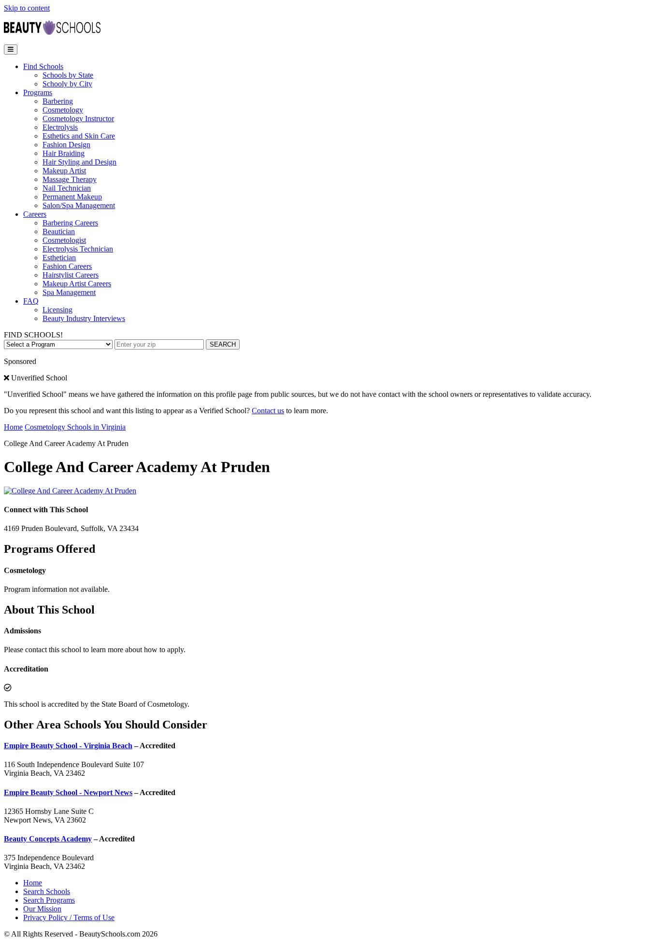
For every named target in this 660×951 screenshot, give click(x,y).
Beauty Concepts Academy (48, 839)
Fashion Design (66, 144)
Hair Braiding (64, 153)
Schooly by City (67, 84)
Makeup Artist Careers (77, 284)
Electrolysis (60, 127)
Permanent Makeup (72, 197)
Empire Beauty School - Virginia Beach (68, 745)
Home (13, 427)
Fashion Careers (67, 266)
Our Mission (42, 909)
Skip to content (27, 8)
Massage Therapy (70, 179)
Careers (34, 214)
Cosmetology (63, 110)
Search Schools (46, 891)
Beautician (59, 231)
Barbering (58, 101)
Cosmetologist (64, 240)
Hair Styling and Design (79, 162)
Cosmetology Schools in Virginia (75, 427)
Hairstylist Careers (71, 275)
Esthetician (59, 257)
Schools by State (68, 75)
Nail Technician (67, 188)
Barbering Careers (70, 223)
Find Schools (43, 66)
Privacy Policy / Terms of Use (69, 917)
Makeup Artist (64, 171)
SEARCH (223, 344)
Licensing (57, 310)
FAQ (31, 301)
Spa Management (69, 292)
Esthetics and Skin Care (79, 136)
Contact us (268, 410)
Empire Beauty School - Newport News (68, 792)
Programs (37, 92)
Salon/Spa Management (79, 205)
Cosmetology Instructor (78, 118)
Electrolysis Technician (78, 249)
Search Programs (49, 900)
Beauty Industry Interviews (84, 318)
